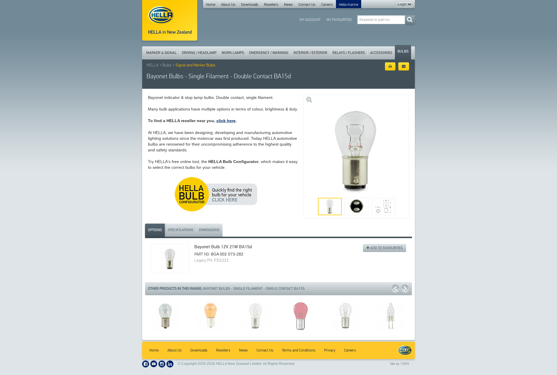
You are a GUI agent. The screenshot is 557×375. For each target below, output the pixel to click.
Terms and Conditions (298, 350)
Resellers (271, 4)
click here (226, 120)
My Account (310, 19)
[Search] (410, 19)
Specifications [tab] (180, 230)
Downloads (249, 4)
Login (403, 4)
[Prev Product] (395, 289)
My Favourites (339, 19)
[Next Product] (405, 289)
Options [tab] (155, 230)
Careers (327, 4)
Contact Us (307, 4)
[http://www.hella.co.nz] (169, 20)
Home (210, 4)
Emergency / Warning (268, 52)
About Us (228, 4)
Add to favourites (386, 248)
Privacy (329, 350)
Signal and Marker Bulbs (195, 65)
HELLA (152, 65)
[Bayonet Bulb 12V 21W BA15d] (170, 258)
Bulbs (402, 51)
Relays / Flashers (348, 52)
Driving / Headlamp (199, 52)
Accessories (381, 52)
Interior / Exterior (310, 52)
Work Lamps (233, 52)
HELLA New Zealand (405, 350)
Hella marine (348, 4)
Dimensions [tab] (209, 230)
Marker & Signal (161, 52)
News (288, 4)
